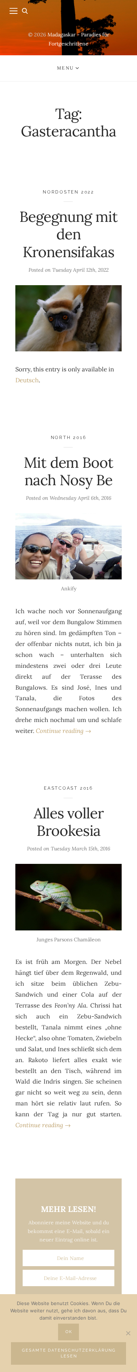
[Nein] (128, 1333)
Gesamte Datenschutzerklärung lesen (69, 1353)
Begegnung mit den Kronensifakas (68, 234)
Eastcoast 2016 (68, 788)
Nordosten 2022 (68, 192)
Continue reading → (63, 731)
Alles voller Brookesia (68, 822)
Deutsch (27, 380)
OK (68, 1331)
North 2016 (69, 437)
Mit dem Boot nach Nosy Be (68, 471)
